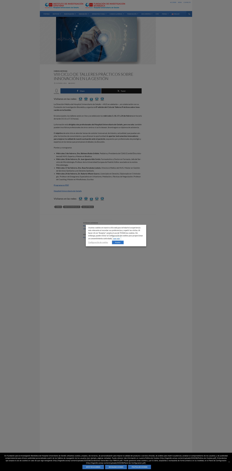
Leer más (116, 238)
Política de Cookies (139, 467)
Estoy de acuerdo (93, 467)
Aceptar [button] (118, 242)
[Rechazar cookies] (229, 462)
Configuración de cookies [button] (98, 242)
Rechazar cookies (116, 467)
